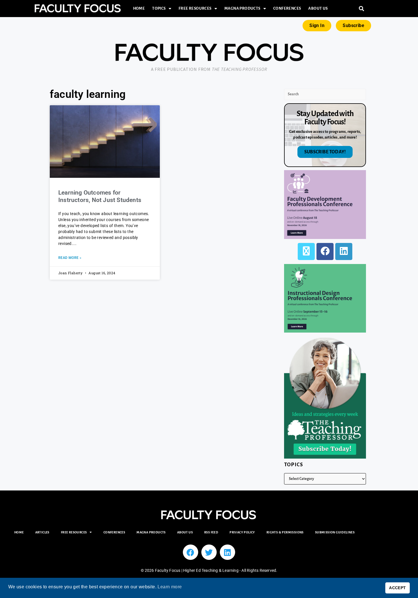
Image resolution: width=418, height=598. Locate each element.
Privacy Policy (242, 532)
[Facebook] (325, 251)
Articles (42, 532)
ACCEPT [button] (397, 587)
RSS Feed (211, 532)
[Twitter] (209, 552)
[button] (361, 8)
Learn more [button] (170, 586)
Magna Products (242, 8)
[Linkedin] (227, 552)
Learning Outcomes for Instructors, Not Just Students (99, 196)
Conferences (287, 8)
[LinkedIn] (343, 251)
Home (139, 8)
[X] (306, 251)
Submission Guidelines (335, 532)
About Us (318, 8)
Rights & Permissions (285, 532)
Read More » (69, 258)
